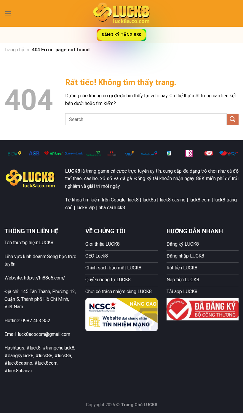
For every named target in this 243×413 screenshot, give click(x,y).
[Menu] (8, 13)
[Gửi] (233, 119)
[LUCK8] (121, 13)
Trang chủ (14, 50)
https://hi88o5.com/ (44, 278)
